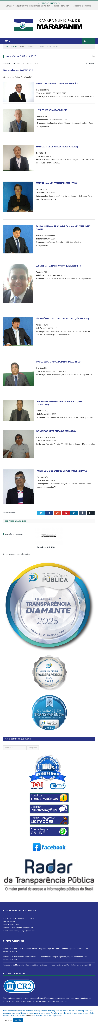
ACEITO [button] (18, 1020)
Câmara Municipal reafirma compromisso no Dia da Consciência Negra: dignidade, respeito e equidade (48, 6)
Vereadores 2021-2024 (46, 547)
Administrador (12, 63)
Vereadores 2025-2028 (14, 534)
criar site (18, 998)
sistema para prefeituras (34, 998)
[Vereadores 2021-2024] (49, 536)
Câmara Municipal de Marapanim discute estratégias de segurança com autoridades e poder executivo (43, 948)
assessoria (62, 998)
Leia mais (30, 1015)
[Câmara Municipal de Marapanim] (49, 24)
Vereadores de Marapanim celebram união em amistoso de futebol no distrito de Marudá (38, 965)
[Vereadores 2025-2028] (17, 529)
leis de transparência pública (44, 1001)
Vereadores (90, 63)
